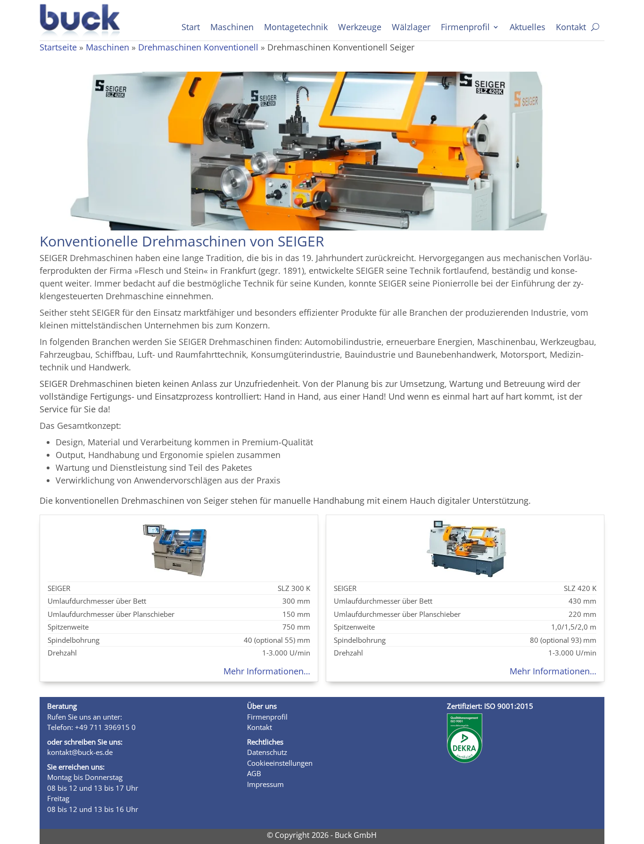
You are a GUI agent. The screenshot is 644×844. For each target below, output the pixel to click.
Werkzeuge (359, 28)
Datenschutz (267, 752)
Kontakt (571, 28)
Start (191, 28)
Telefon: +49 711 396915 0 (91, 727)
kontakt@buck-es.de (80, 752)
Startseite (58, 47)
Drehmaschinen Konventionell (198, 47)
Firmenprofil (465, 28)
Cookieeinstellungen (280, 763)
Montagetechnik (296, 28)
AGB (254, 773)
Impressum (265, 784)
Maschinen (232, 28)
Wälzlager (411, 28)
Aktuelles (527, 28)
